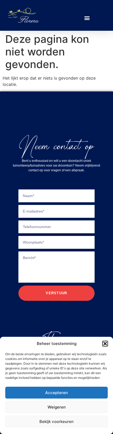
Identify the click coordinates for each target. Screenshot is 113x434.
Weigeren (57, 407)
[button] (105, 343)
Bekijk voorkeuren (56, 421)
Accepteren (56, 392)
